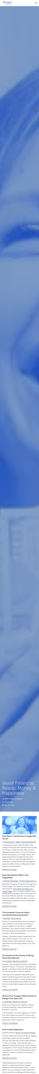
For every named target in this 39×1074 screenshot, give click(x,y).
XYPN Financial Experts (13, 799)
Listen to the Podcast (10, 990)
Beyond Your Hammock (20, 961)
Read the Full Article (9, 869)
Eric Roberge (8, 961)
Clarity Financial (16, 918)
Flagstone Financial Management (25, 842)
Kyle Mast (7, 918)
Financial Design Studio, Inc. (28, 881)
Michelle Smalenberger (11, 881)
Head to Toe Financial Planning (25, 1033)
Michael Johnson (9, 842)
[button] (36, 3)
